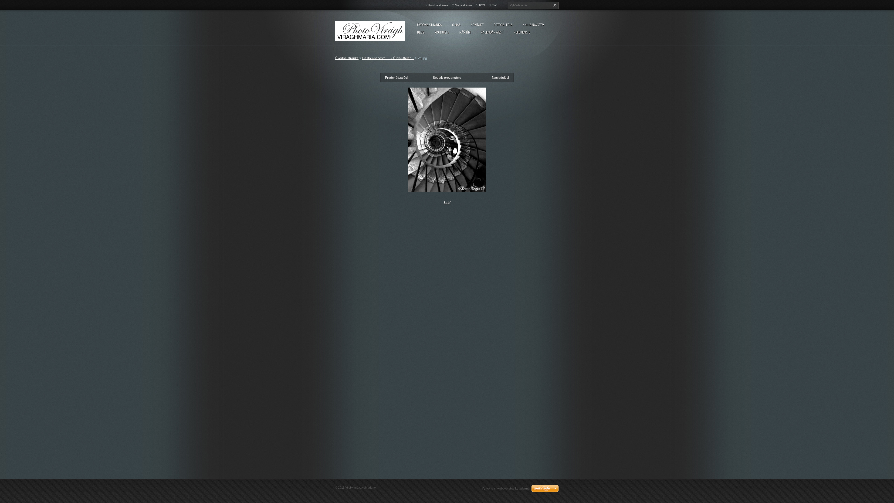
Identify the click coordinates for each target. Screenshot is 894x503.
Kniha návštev (533, 24)
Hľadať (554, 5)
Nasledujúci (500, 77)
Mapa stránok (463, 5)
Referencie (522, 32)
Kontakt (477, 24)
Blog (420, 32)
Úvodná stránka (429, 24)
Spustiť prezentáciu (447, 77)
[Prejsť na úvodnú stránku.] (370, 29)
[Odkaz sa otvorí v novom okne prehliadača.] (447, 140)
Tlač (494, 5)
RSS (482, 5)
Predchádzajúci (396, 77)
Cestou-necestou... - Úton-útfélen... (388, 58)
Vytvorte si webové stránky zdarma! (506, 488)
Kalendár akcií (492, 32)
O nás (456, 24)
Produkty (442, 32)
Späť (447, 202)
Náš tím (465, 32)
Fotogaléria (503, 24)
